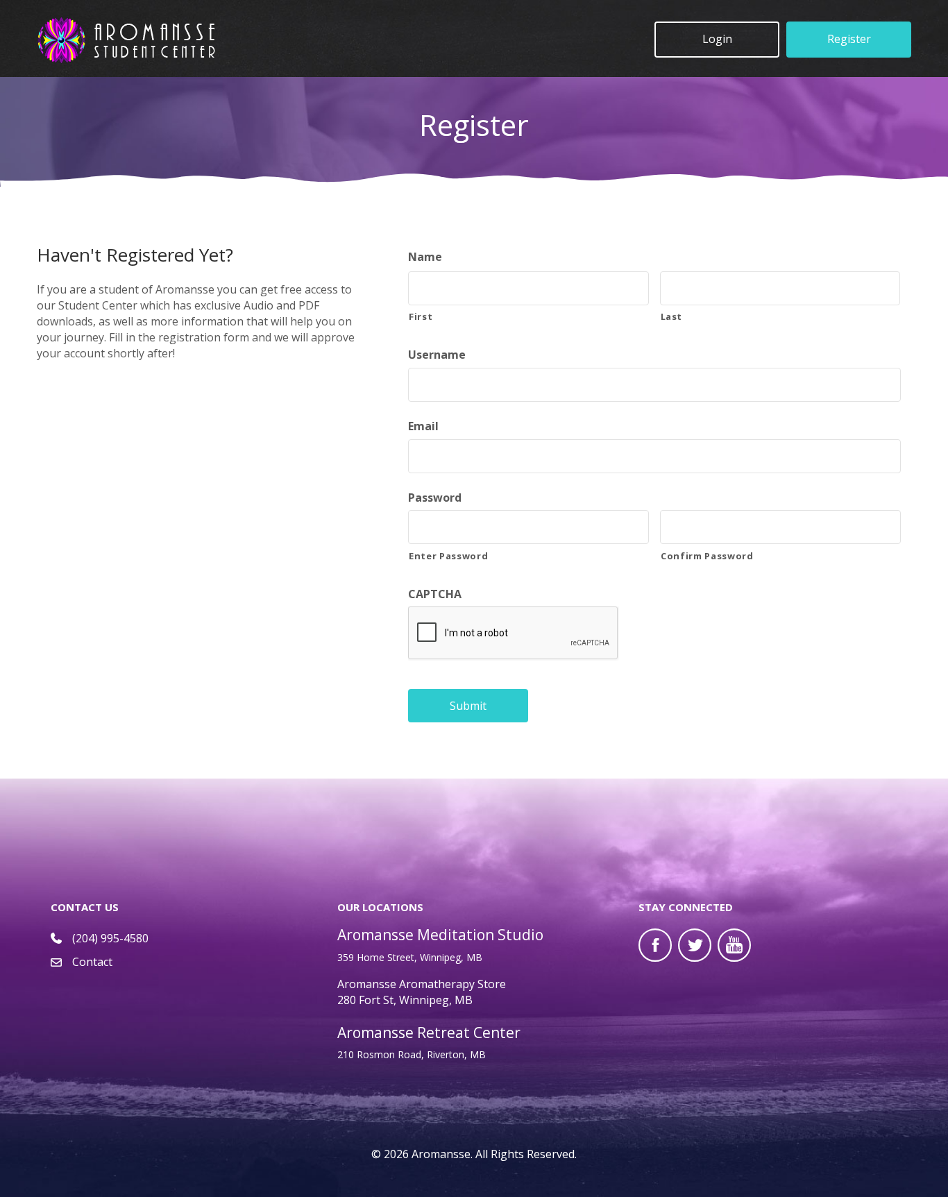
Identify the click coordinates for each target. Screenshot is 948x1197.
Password (435, 498)
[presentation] (513, 633)
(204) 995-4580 (110, 938)
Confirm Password (707, 556)
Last (672, 316)
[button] (716, 40)
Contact (92, 961)
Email (423, 426)
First (420, 316)
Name (425, 257)
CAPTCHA (435, 594)
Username (437, 355)
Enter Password (448, 556)
